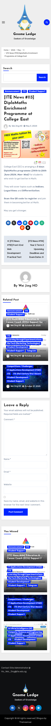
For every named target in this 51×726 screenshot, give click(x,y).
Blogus (40, 718)
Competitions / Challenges (19, 366)
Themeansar (25, 722)
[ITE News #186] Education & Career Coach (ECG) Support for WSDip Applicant (24, 322)
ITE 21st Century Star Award (27, 374)
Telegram (31, 351)
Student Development (17, 347)
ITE (24, 91)
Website (8, 484)
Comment (9, 419)
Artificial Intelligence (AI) (20, 628)
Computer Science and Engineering (25, 632)
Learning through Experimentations (24, 340)
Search (7, 68)
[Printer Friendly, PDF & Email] (40, 163)
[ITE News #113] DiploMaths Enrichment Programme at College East (19, 108)
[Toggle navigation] (3, 22)
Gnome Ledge (24, 34)
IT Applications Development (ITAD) (24, 370)
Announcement (12, 91)
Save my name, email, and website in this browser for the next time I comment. (24, 503)
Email (7, 472)
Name (7, 459)
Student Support (37, 91)
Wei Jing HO (17, 126)
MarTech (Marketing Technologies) (23, 343)
